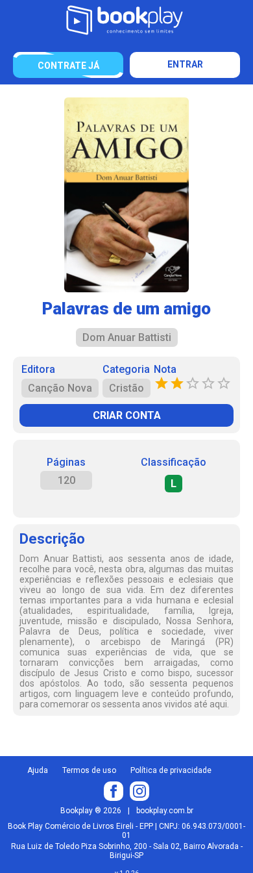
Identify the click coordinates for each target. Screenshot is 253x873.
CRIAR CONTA (127, 415)
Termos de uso (89, 770)
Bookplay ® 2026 (90, 810)
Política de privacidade (170, 770)
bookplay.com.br (164, 810)
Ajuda (37, 770)
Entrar (185, 64)
